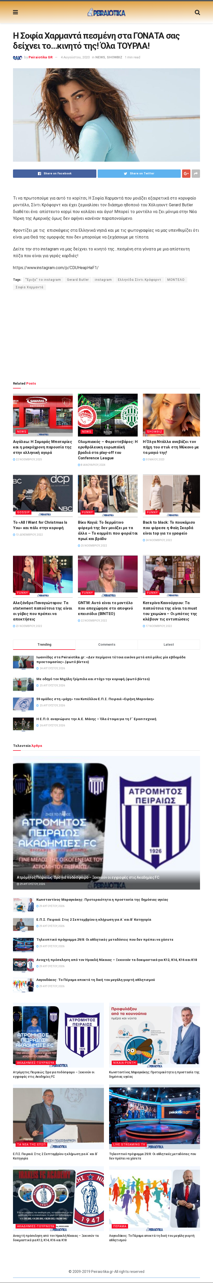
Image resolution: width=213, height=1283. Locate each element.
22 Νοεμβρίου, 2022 (93, 620)
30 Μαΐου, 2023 (155, 459)
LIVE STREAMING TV (129, 1144)
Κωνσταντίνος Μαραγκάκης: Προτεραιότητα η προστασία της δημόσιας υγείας (102, 900)
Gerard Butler (78, 280)
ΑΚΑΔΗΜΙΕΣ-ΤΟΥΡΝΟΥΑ (35, 1062)
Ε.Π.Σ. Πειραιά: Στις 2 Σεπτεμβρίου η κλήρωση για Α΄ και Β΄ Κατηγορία (93, 920)
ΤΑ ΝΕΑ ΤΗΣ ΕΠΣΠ (31, 1144)
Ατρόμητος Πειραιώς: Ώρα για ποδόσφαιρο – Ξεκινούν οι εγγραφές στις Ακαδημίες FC (88, 877)
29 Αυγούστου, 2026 (32, 884)
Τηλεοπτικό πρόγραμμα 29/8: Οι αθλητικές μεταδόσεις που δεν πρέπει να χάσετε (105, 939)
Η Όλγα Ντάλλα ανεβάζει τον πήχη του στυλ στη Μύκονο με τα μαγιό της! (171, 447)
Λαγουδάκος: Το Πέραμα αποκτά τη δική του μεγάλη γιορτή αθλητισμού (95, 980)
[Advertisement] (106, 335)
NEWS (100, 57)
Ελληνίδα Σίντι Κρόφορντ (139, 280)
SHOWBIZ (114, 57)
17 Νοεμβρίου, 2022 (158, 626)
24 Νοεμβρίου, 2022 (158, 540)
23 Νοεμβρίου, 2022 (28, 626)
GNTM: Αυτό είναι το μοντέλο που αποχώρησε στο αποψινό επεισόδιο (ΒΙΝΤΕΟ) (105, 608)
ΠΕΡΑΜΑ (120, 1226)
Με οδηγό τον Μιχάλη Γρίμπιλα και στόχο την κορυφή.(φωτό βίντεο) (93, 679)
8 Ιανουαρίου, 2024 (92, 464)
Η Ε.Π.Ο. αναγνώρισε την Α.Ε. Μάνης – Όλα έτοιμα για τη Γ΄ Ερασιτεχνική (96, 719)
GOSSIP (23, 512)
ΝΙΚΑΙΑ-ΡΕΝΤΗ (124, 1062)
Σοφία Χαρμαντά (29, 287)
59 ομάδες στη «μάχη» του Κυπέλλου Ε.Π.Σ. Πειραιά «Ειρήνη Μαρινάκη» (95, 699)
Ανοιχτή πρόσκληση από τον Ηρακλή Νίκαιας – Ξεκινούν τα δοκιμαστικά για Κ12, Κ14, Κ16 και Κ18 (116, 960)
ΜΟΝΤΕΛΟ (176, 280)
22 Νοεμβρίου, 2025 (28, 459)
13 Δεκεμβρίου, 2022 (29, 534)
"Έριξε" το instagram (43, 280)
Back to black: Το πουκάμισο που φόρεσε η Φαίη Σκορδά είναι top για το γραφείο (169, 528)
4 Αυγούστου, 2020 (75, 57)
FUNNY (87, 512)
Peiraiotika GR (40, 57)
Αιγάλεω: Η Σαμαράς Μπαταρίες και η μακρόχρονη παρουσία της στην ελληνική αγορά (42, 447)
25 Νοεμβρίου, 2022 (93, 545)
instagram (103, 280)
